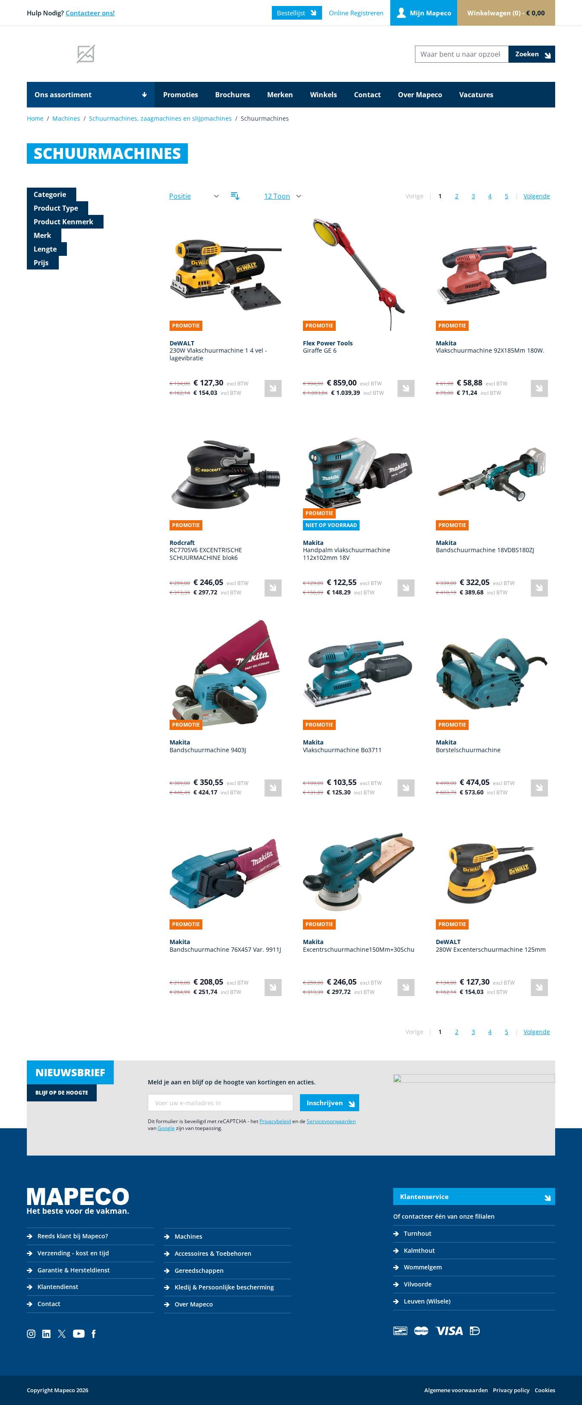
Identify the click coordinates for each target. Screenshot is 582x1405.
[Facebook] (94, 1334)
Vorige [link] (415, 196)
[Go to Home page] (86, 54)
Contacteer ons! (90, 13)
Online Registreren (356, 13)
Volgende (537, 196)
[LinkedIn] (46, 1334)
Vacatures (476, 94)
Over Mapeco (420, 94)
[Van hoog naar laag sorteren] (235, 196)
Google (166, 1128)
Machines (66, 118)
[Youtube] (79, 1334)
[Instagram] (31, 1334)
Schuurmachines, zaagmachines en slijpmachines (160, 118)
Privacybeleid (275, 1121)
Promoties (180, 94)
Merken (280, 94)
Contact (367, 94)
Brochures (232, 94)
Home (35, 118)
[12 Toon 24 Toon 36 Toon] (282, 196)
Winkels (323, 94)
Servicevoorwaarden (331, 1121)
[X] (62, 1334)
